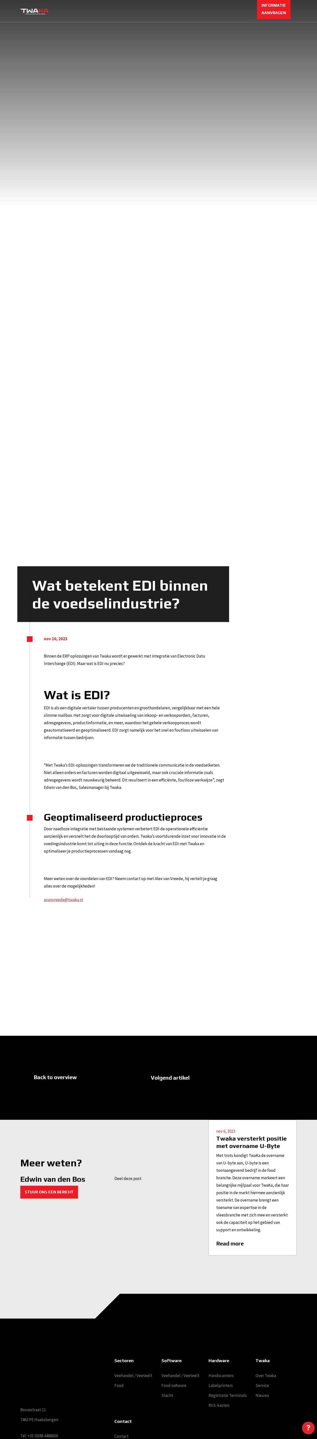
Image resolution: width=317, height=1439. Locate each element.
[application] (308, 1429)
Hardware (219, 1360)
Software (171, 1360)
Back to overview (55, 1077)
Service (262, 1385)
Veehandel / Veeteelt (133, 1375)
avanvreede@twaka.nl (63, 899)
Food (119, 1385)
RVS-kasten (219, 1405)
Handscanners (221, 1375)
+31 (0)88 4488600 (42, 1436)
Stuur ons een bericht (49, 1192)
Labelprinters (221, 1385)
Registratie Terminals (228, 1395)
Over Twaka (266, 1375)
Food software (173, 1385)
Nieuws (262, 1395)
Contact (121, 1436)
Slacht (167, 1395)
